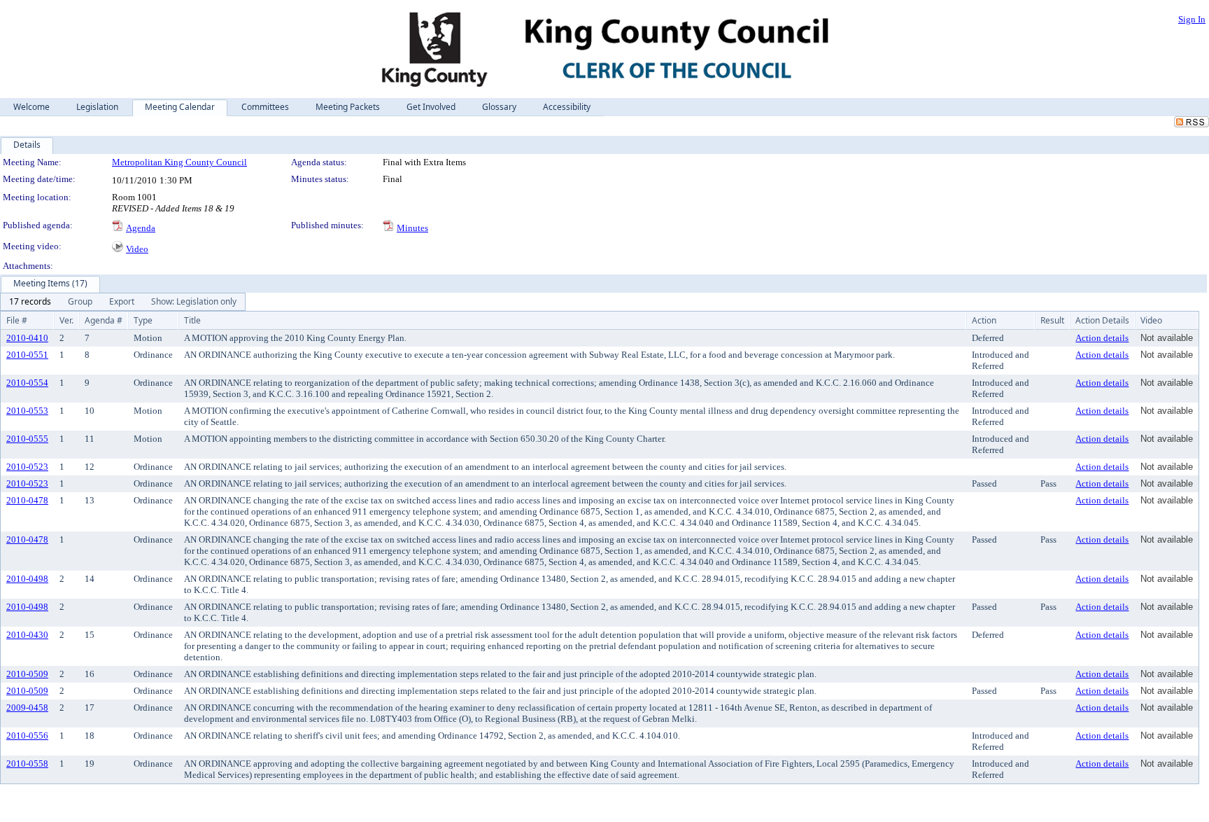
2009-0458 (27, 707)
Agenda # (103, 320)
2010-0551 (27, 354)
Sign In (1192, 19)
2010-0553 (27, 410)
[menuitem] (30, 301)
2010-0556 (27, 735)
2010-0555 (27, 438)
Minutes (412, 228)
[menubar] (123, 302)
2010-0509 (27, 674)
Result (1052, 320)
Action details (1102, 338)
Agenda (140, 228)
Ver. (66, 320)
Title (192, 320)
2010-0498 (27, 578)
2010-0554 (27, 382)
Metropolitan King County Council (179, 162)
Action (984, 320)
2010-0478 (27, 500)
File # (16, 320)
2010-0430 (27, 634)
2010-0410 (27, 338)
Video (137, 249)
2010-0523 (27, 466)
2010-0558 (27, 763)
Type (143, 320)
